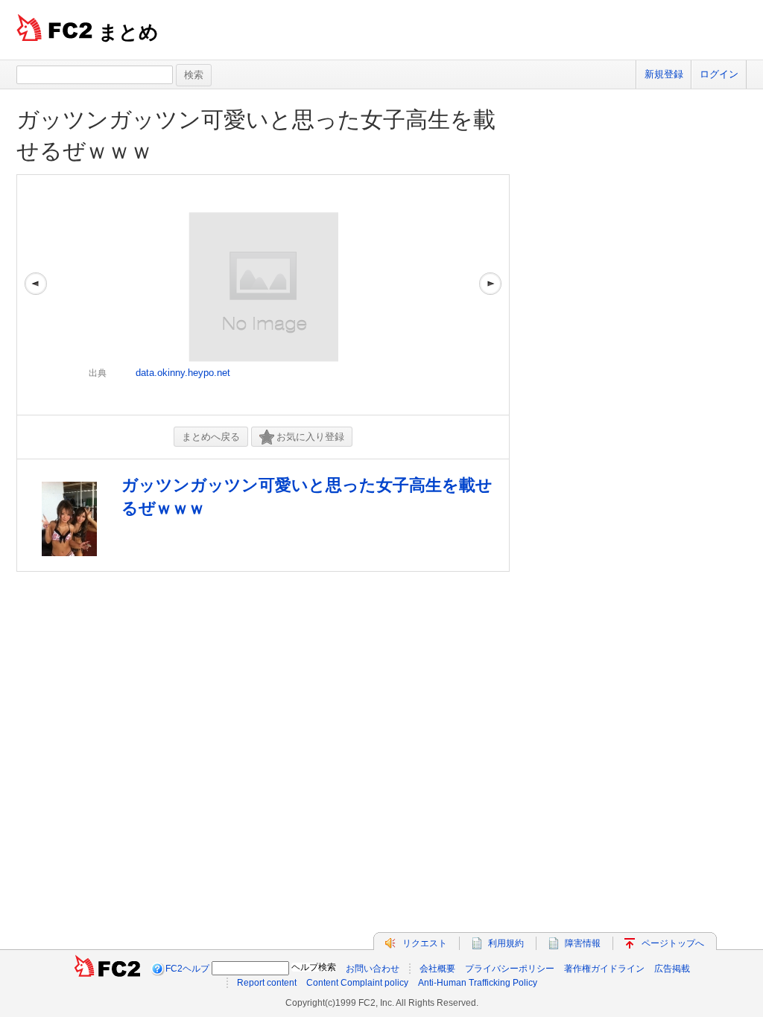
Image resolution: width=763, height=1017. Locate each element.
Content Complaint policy (357, 983)
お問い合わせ (372, 968)
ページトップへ (673, 943)
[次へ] (490, 295)
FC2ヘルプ (187, 968)
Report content (267, 983)
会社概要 (437, 968)
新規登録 (664, 74)
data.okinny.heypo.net (183, 372)
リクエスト (424, 943)
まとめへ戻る (211, 436)
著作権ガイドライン (604, 968)
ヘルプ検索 (313, 967)
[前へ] (36, 295)
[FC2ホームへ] (107, 968)
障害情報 (583, 943)
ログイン (719, 74)
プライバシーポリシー (509, 968)
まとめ (128, 32)
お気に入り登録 (310, 436)
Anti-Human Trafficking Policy (477, 983)
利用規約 (506, 943)
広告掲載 (672, 968)
